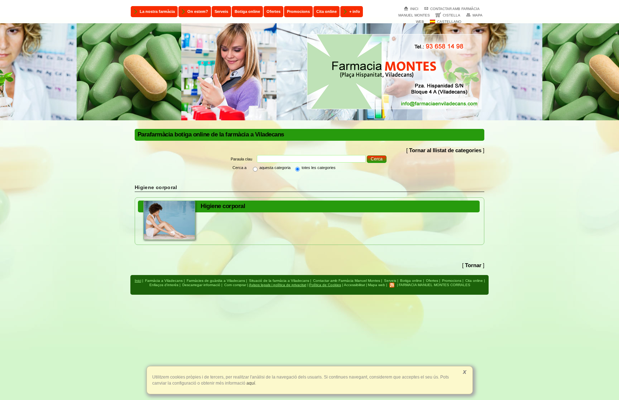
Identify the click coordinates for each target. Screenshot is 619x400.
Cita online (474, 281)
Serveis (390, 281)
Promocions (451, 281)
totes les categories (319, 167)
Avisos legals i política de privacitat (277, 285)
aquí (250, 383)
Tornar (473, 265)
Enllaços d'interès (163, 285)
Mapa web (376, 285)
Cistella (451, 15)
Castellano (449, 22)
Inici (414, 9)
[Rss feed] (392, 285)
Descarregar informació (201, 285)
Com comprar (235, 285)
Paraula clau (242, 159)
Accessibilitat (354, 285)
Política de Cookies (325, 285)
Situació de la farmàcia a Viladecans (279, 281)
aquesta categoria (275, 167)
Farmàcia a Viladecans (164, 281)
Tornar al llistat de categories (445, 150)
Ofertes (432, 281)
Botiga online (411, 281)
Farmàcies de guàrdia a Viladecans (216, 281)
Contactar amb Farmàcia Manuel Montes (346, 281)
